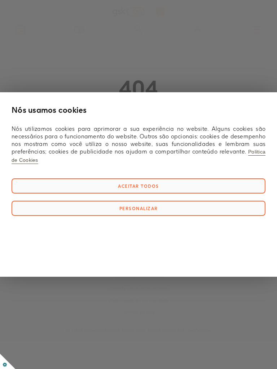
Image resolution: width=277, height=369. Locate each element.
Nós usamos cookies (49, 110)
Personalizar (138, 208)
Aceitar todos (138, 186)
